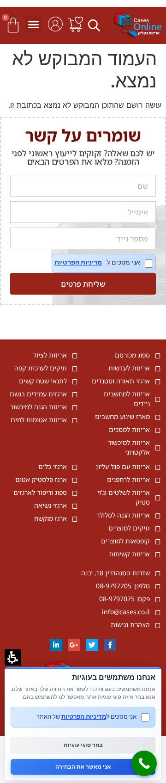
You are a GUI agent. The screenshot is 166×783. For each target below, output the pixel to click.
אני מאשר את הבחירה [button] (83, 766)
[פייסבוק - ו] (110, 645)
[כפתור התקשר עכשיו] (144, 763)
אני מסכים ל (103, 263)
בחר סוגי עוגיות (83, 744)
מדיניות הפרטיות (78, 262)
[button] (95, 25)
